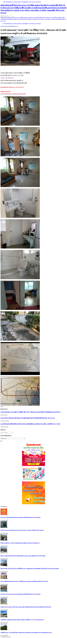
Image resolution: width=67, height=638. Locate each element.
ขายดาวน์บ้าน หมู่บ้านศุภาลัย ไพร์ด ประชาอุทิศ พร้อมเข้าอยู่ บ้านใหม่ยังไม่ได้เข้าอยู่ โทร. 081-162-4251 (28, 418)
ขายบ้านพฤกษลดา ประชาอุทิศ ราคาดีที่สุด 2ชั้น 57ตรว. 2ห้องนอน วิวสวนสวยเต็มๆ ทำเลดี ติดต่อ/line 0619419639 (30, 412)
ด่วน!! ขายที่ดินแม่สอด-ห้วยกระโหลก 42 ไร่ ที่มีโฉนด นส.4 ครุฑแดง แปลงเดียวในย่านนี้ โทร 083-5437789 (24, 581)
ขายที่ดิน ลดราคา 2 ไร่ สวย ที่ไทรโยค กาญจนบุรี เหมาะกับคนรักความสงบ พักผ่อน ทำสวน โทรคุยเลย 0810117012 (26, 632)
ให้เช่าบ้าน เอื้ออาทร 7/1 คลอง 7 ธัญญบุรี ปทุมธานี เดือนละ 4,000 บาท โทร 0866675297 (20, 543)
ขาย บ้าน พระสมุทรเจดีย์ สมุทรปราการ (9, 26)
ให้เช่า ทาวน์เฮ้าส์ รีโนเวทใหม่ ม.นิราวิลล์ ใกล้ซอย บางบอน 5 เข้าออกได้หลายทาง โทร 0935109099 (23, 555)
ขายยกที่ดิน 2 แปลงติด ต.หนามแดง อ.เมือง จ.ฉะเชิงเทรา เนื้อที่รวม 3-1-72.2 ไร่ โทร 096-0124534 (22, 619)
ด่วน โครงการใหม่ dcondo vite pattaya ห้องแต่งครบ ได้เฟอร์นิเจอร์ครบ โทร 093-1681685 (20, 594)
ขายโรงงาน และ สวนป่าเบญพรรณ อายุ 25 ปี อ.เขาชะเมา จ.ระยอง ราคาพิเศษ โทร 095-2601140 (22, 530)
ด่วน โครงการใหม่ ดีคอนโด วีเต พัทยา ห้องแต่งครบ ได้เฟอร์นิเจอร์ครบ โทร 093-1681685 (20, 517)
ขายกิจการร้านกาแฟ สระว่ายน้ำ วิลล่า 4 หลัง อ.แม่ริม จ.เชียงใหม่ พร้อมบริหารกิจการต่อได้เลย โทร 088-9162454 (26, 606)
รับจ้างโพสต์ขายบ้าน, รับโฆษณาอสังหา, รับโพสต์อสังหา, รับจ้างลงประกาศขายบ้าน (22, 1)
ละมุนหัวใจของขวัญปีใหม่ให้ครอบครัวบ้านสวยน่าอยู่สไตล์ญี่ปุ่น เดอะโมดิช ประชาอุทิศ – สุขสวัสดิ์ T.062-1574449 (30, 424)
